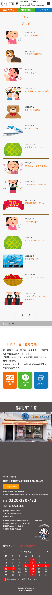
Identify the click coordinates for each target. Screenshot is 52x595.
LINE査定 (27, 10)
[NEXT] (46, 551)
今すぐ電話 (10, 10)
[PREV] (5, 551)
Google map (11, 486)
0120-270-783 (22, 500)
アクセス (44, 10)
